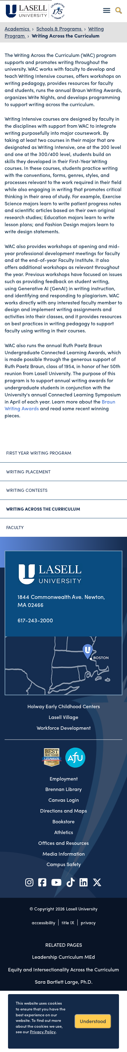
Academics (18, 28)
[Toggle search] (118, 10)
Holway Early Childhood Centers (63, 706)
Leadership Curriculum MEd (63, 956)
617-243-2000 (35, 620)
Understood (93, 1021)
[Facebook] (42, 882)
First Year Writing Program (38, 453)
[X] (97, 882)
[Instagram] (29, 882)
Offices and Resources (63, 843)
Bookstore (63, 821)
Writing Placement (28, 471)
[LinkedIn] (84, 882)
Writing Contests (26, 490)
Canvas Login (63, 800)
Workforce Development (64, 728)
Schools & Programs (59, 28)
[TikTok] (71, 882)
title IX (68, 922)
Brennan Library (63, 789)
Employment (64, 778)
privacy (88, 922)
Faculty (15, 527)
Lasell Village (63, 717)
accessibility (43, 922)
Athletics (63, 832)
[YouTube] (56, 882)
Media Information (64, 853)
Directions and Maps (63, 810)
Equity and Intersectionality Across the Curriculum (63, 969)
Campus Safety (64, 864)
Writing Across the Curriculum (66, 35)
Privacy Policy (43, 1031)
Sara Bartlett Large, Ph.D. (63, 981)
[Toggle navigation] (106, 10)
